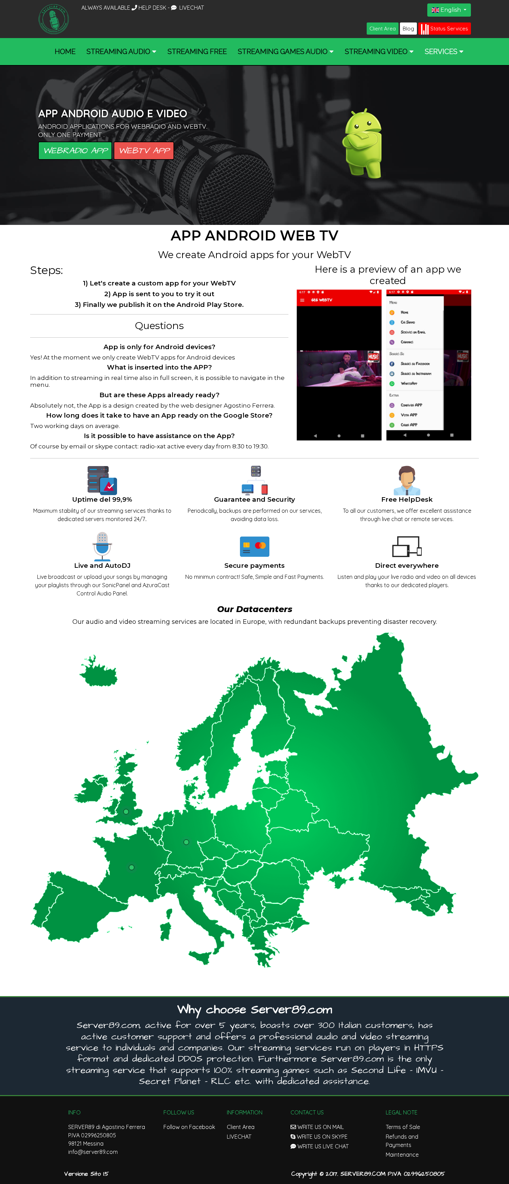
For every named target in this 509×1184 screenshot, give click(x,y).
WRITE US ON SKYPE (321, 1136)
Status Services (449, 28)
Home (65, 51)
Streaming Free (197, 51)
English (450, 10)
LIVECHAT (191, 7)
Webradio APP (75, 151)
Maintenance (402, 1154)
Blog (408, 28)
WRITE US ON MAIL (320, 1126)
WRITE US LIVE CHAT (322, 1146)
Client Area (382, 28)
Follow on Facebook (189, 1126)
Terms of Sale (403, 1126)
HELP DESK (153, 7)
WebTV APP (143, 151)
